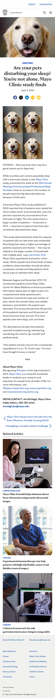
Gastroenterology (10, 666)
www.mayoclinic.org (40, 388)
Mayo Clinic (42, 179)
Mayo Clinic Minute (37, 656)
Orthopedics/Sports (38, 666)
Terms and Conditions (8, 687)
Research (33, 651)
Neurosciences (9, 671)
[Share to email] (33, 97)
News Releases (9, 651)
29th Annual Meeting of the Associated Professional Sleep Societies (27, 186)
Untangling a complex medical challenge (26, 425)
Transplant (7, 676)
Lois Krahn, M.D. (37, 254)
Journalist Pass (45, 4)
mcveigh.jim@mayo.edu (16, 406)
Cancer (6, 656)
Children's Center (36, 671)
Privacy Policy (6, 691)
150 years (21, 370)
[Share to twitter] (21, 97)
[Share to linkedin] (27, 97)
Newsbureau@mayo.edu (39, 640)
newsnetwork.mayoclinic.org (22, 391)
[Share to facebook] (15, 97)
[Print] (39, 97)
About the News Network (13, 640)
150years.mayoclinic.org (15, 388)
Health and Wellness (38, 661)
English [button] (32, 4)
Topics (32, 676)
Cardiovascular (9, 661)
